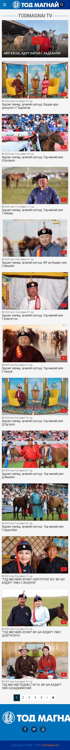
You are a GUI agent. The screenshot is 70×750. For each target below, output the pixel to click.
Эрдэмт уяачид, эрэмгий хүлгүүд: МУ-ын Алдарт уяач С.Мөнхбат (34, 264)
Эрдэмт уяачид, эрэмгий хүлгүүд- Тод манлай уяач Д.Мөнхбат (32, 475)
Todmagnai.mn (50, 745)
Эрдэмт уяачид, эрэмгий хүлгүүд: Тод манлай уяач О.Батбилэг (32, 159)
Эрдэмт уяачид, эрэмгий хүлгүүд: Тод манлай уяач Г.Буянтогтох (32, 317)
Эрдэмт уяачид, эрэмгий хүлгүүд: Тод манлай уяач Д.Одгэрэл (32, 422)
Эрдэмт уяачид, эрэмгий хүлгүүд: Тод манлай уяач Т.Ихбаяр (32, 211)
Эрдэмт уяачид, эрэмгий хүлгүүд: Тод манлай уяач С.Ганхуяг (32, 370)
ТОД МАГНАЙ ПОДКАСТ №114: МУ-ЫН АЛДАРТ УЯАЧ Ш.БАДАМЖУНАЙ (32, 686)
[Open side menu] (4, 5)
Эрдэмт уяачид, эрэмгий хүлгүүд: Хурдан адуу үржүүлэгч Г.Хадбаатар (30, 106)
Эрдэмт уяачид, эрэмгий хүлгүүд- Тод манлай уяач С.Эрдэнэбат (32, 528)
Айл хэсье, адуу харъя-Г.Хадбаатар (32, 53)
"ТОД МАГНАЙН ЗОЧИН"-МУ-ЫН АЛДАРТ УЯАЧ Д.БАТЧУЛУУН (31, 634)
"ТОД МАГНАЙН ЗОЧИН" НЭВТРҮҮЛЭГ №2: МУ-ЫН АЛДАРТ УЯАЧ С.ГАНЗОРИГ (33, 581)
